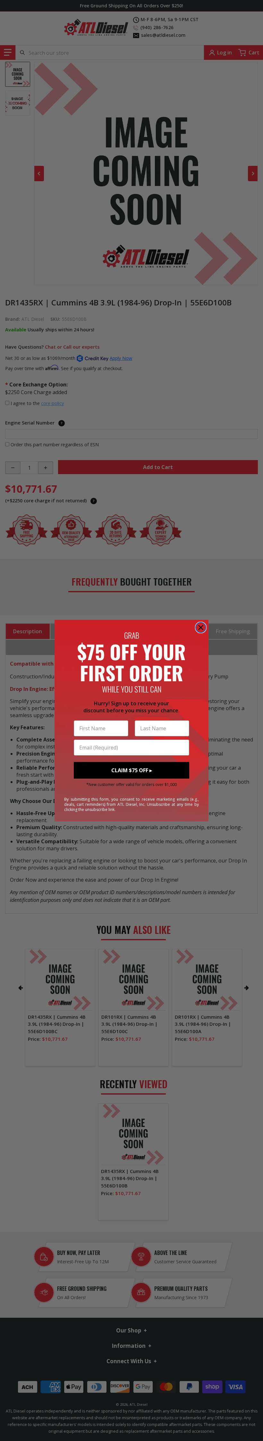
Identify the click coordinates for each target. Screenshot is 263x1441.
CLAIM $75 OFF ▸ (131, 770)
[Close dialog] (201, 627)
